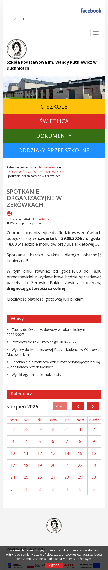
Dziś (59, 406)
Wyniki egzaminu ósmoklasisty (36, 374)
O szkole (54, 106)
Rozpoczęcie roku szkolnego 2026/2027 (44, 342)
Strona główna (48, 167)
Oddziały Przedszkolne (54, 150)
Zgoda (54, 565)
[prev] (78, 406)
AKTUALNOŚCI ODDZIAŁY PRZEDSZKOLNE (36, 172)
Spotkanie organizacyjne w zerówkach (34, 198)
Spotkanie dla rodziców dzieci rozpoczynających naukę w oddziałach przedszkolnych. (53, 364)
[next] (93, 406)
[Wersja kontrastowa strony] (23, 19)
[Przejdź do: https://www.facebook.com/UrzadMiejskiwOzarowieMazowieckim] (91, 10)
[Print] (9, 213)
